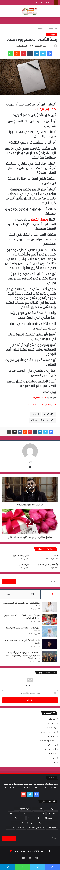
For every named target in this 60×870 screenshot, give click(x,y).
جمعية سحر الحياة (48, 732)
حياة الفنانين (51, 736)
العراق (52, 813)
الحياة (38, 808)
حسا (56, 555)
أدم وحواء (52, 723)
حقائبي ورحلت (45, 109)
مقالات (53, 762)
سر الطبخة (52, 745)
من (11, 827)
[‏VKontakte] (20, 432)
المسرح (39, 813)
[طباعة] (9, 432)
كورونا (52, 827)
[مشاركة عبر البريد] (14, 432)
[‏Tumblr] (30, 53)
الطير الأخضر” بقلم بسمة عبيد (42, 405)
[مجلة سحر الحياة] (30, 11)
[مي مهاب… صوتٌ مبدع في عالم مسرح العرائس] (49, 631)
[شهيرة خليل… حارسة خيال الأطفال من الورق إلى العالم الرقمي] (49, 619)
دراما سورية (50, 818)
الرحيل (34, 414)
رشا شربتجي (34, 818)
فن (41, 823)
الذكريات (48, 414)
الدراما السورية (23, 808)
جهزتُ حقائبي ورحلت (41, 420)
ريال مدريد (19, 818)
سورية (51, 823)
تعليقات (10, 594)
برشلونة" (26, 813)
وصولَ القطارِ (39, 219)
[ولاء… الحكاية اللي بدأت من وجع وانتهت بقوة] (49, 644)
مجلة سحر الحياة (36, 827)
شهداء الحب (24, 564)
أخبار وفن (52, 719)
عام (54, 758)
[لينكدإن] (36, 53)
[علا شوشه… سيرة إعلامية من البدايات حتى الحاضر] (49, 607)
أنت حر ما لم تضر (39, 398)
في (30, 823)
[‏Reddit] (17, 53)
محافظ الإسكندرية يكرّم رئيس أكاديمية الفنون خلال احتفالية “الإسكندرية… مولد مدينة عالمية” (23, 655)
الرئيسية (52, 29)
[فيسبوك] (49, 53)
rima (51, 46)
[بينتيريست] (23, 53)
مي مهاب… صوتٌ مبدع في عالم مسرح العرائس (34, 2)
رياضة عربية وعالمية (48, 741)
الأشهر (31, 594)
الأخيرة (50, 594)
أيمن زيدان (51, 808)
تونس (13, 813)
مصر (21, 827)
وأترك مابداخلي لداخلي (48, 564)
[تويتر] (43, 53)
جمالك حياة (51, 728)
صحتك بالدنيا (51, 754)
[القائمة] (3, 12)
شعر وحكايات (42, 29)
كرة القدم (17, 823)
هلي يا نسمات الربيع (20, 555)
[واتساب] (10, 53)
